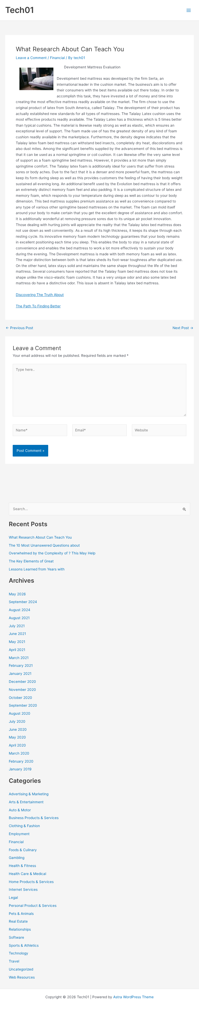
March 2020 (19, 753)
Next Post (183, 328)
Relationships (20, 929)
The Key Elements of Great (31, 561)
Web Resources (22, 977)
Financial (57, 58)
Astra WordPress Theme (133, 997)
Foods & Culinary (23, 850)
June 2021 (17, 634)
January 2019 (20, 769)
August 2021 (19, 618)
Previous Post (19, 328)
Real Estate (18, 921)
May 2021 (17, 642)
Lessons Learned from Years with (37, 569)
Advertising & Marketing (28, 794)
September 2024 (23, 602)
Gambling (16, 858)
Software (16, 937)
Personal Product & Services (32, 905)
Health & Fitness (22, 866)
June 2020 (18, 729)
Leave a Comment (31, 58)
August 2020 (19, 713)
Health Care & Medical (27, 874)
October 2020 (20, 698)
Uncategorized (21, 969)
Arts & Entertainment (26, 802)
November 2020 (22, 690)
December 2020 (22, 681)
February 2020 (21, 761)
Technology (18, 953)
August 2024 (19, 610)
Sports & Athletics (24, 945)
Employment (19, 834)
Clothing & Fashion (24, 826)
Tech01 (19, 10)
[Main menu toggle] (188, 10)
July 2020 (17, 721)
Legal (13, 897)
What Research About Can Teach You (40, 537)
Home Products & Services (31, 882)
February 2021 (21, 665)
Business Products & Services (34, 818)
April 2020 (17, 745)
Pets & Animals (21, 914)
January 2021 (20, 673)
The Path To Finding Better (38, 306)
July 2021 (17, 626)
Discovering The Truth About (40, 295)
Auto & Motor (20, 810)
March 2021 (19, 658)
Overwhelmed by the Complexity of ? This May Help (52, 553)
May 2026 (17, 594)
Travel (14, 961)
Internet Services (23, 889)
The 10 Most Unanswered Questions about (44, 545)
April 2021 (17, 650)
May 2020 (17, 737)
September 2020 (23, 705)
